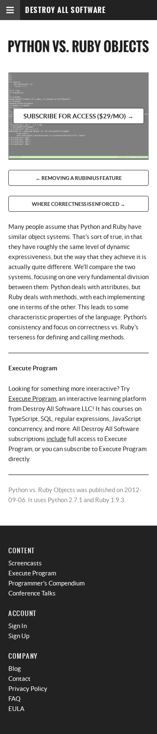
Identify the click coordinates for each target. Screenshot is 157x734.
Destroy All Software (65, 10)
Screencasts (25, 563)
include (56, 438)
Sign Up (18, 635)
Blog (14, 668)
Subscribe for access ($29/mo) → (78, 116)
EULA (16, 708)
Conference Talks (32, 593)
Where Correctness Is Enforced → (78, 204)
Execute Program (32, 398)
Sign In (17, 625)
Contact (19, 678)
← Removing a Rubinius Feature (79, 178)
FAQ (14, 698)
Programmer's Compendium (46, 583)
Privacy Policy (27, 688)
